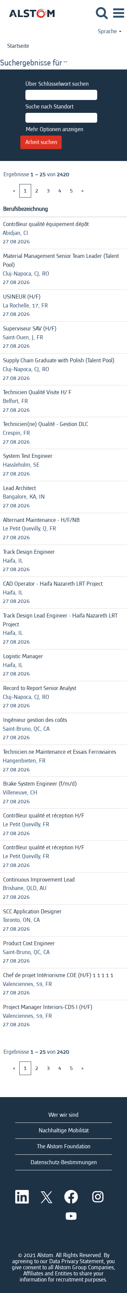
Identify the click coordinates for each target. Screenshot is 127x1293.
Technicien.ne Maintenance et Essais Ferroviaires (59, 752)
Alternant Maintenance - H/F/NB (41, 520)
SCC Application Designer (32, 911)
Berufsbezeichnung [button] (25, 209)
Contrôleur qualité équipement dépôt (46, 224)
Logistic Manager (23, 656)
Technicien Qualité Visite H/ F (37, 392)
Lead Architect (19, 488)
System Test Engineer (27, 456)
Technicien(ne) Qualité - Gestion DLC (45, 424)
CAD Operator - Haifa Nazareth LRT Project (53, 584)
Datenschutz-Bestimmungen (63, 1162)
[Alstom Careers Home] (29, 12)
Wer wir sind (63, 1115)
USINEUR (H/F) (22, 296)
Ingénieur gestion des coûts (35, 720)
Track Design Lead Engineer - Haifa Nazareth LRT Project (60, 620)
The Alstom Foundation (63, 1146)
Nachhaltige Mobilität (64, 1130)
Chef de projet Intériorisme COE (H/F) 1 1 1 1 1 (58, 975)
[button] (118, 13)
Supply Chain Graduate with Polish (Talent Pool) (58, 360)
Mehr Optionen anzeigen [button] (54, 129)
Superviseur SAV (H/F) (30, 328)
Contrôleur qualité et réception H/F (43, 815)
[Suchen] (101, 13)
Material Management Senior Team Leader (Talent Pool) (61, 260)
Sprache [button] (108, 31)
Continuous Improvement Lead (39, 879)
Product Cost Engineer (29, 943)
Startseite (18, 46)
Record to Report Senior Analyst (39, 688)
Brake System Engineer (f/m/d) (40, 784)
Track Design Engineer (29, 552)
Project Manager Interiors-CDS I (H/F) (47, 1007)
